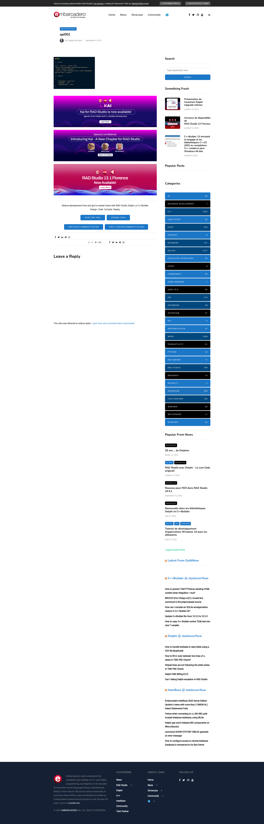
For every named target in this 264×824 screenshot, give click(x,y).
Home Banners (188, 282)
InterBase (188, 305)
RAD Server (188, 360)
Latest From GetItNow (183, 560)
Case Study (188, 219)
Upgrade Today (118, 218)
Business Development (188, 204)
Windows (188, 422)
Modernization (188, 329)
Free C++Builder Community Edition (126, 227)
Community (154, 14)
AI (188, 196)
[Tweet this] (59, 237)
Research (188, 375)
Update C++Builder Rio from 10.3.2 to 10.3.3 (186, 616)
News (123, 14)
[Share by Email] (69, 237)
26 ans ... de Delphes (177, 450)
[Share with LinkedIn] (62, 237)
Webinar (188, 407)
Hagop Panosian (75, 40)
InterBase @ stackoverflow (187, 690)
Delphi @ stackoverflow (185, 636)
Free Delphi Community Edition (83, 227)
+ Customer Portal (170, 3)
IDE (188, 297)
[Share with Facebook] (55, 237)
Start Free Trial (93, 218)
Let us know (98, 3)
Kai (188, 321)
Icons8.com (74, 803)
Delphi (188, 251)
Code (188, 227)
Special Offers (138, 3)
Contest (188, 235)
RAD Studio (188, 368)
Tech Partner (188, 399)
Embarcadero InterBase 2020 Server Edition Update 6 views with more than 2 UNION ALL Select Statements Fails (186, 704)
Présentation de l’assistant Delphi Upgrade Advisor (193, 102)
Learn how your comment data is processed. (113, 323)
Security (188, 383)
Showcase (137, 14)
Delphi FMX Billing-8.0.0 (176, 674)
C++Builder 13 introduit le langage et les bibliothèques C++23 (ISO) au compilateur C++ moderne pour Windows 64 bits (197, 144)
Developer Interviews (188, 258)
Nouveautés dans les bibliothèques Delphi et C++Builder (185, 510)
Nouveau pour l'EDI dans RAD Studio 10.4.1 (186, 489)
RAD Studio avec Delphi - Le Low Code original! (187, 469)
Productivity (188, 344)
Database (188, 243)
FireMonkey (188, 274)
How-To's (188, 290)
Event (188, 266)
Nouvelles (171, 445)
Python (188, 352)
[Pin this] (65, 237)
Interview (188, 313)
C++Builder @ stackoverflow (188, 578)
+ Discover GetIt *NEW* (198, 3)
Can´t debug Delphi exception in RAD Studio (186, 679)
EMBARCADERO (69, 810)
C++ (188, 212)
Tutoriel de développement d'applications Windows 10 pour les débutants (186, 531)
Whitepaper (188, 414)
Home (111, 14)
